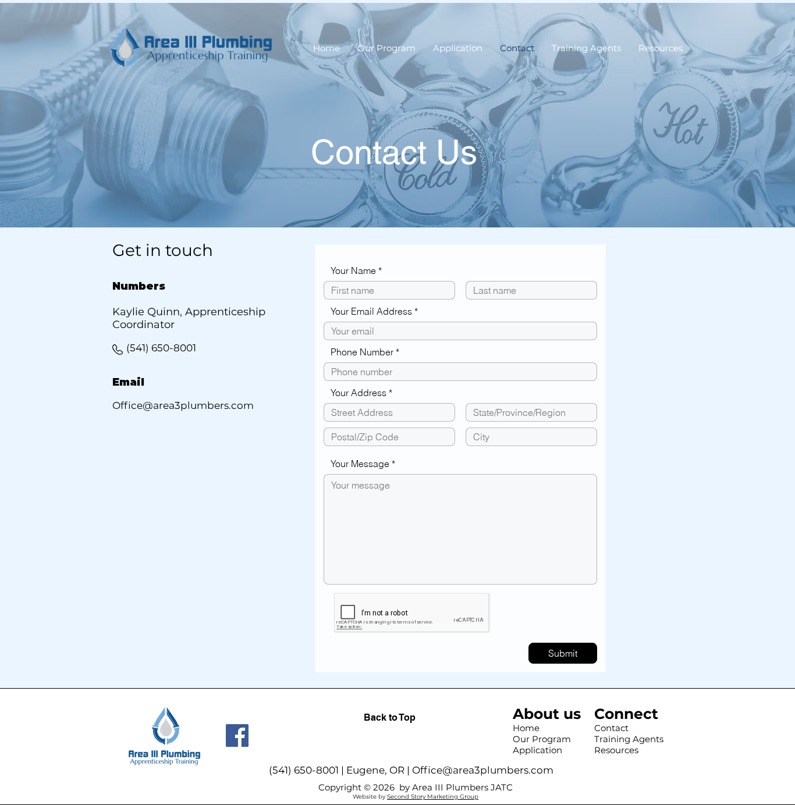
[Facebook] (237, 735)
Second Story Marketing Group (432, 796)
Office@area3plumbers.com (482, 770)
